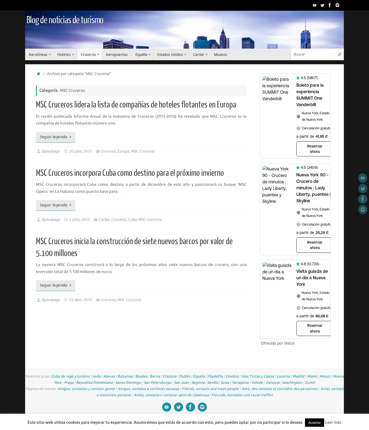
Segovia (198, 382)
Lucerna (283, 376)
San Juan (181, 382)
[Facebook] (330, 5)
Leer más (333, 422)
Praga (68, 382)
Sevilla (212, 382)
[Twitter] (322, 5)
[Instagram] (337, 5)
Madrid (298, 376)
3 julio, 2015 (79, 219)
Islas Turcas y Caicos (257, 376)
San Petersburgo (157, 382)
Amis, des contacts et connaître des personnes (279, 389)
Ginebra (232, 376)
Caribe (104, 219)
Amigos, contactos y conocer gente (86, 389)
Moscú (325, 376)
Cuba (132, 219)
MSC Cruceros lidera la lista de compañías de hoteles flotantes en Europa (136, 105)
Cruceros (108, 151)
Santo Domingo (128, 382)
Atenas (109, 376)
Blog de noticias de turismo (64, 20)
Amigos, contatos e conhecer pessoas (148, 389)
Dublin (184, 376)
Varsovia (273, 382)
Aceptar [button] (314, 422)
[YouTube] (314, 5)
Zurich (310, 382)
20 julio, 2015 (80, 151)
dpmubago (51, 151)
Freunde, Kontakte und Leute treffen (242, 395)
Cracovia (169, 376)
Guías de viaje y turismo (70, 376)
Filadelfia (215, 376)
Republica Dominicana (94, 382)
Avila (96, 376)
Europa (123, 151)
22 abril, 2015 (80, 300)
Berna (155, 376)
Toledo (257, 382)
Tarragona (240, 382)
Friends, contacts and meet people (210, 389)
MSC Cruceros (143, 151)
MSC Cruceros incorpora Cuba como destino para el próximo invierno (130, 173)
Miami (312, 376)
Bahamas (125, 376)
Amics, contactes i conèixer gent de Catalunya (171, 395)
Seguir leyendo (53, 137)
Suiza (225, 382)
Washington (292, 382)
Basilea (141, 376)
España (199, 376)
